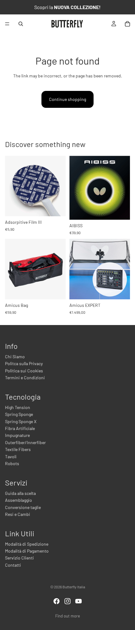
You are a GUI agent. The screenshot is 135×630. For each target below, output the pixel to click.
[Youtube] (78, 601)
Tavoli (11, 456)
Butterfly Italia (73, 587)
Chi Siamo (15, 356)
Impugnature (17, 435)
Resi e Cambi (17, 514)
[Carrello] (127, 24)
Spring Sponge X (20, 421)
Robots (12, 463)
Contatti (13, 565)
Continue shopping (67, 99)
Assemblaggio (18, 500)
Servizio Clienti (19, 557)
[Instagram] (67, 601)
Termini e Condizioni (25, 377)
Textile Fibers (18, 449)
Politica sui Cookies (24, 370)
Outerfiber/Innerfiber (25, 442)
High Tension (17, 407)
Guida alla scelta (20, 493)
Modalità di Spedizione (26, 544)
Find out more (67, 615)
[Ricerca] (21, 24)
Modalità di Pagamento (27, 551)
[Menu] (7, 24)
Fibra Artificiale (20, 428)
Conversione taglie (23, 507)
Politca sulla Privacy (24, 363)
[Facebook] (56, 601)
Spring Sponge (19, 414)
